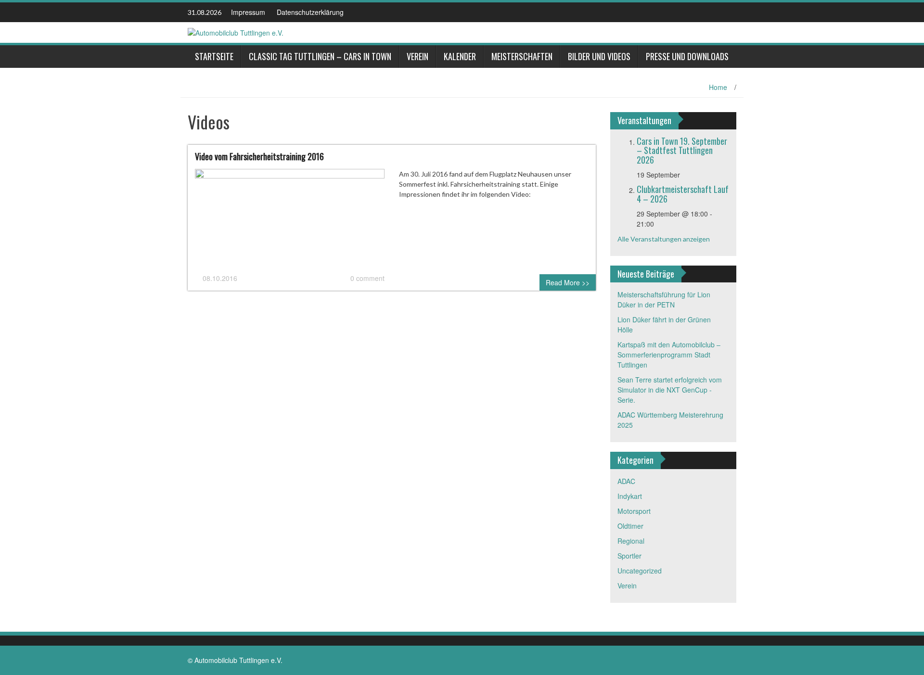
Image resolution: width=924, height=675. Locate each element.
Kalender (460, 56)
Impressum (248, 12)
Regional (630, 541)
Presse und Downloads (687, 56)
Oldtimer (630, 526)
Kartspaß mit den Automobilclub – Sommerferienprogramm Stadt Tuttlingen (668, 354)
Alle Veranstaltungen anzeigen (663, 239)
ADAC (626, 481)
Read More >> (568, 282)
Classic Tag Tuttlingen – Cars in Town (320, 56)
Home (718, 87)
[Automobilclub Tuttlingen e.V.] (235, 32)
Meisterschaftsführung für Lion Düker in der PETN (663, 299)
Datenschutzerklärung (310, 12)
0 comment (367, 278)
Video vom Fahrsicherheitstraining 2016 (259, 156)
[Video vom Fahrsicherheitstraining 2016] (290, 220)
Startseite (214, 56)
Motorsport (634, 511)
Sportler (629, 555)
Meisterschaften (521, 56)
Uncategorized (639, 570)
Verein (417, 56)
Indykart (629, 496)
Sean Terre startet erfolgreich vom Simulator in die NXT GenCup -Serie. (669, 390)
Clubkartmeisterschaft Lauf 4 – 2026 (683, 194)
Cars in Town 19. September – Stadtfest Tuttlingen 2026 (682, 150)
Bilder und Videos (599, 56)
